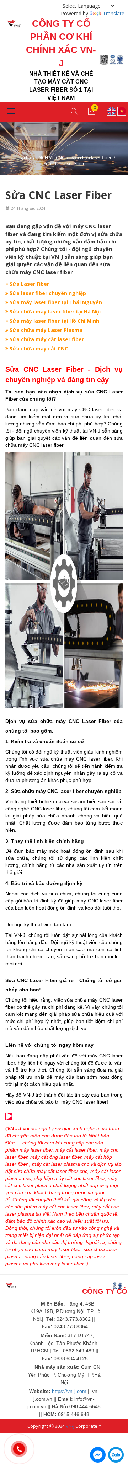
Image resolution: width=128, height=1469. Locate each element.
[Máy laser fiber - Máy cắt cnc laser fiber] (8, 23)
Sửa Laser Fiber (28, 283)
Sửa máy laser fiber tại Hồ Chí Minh (53, 320)
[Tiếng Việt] (121, 110)
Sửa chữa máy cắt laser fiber (46, 339)
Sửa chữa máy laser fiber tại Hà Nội (54, 311)
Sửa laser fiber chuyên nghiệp (47, 293)
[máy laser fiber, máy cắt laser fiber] (10, 1285)
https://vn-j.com (69, 1391)
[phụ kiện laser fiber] (53, 1178)
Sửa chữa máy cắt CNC (38, 348)
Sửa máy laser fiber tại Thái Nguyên (55, 302)
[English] (111, 110)
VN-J (70, 1426)
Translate (113, 13)
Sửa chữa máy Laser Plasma (45, 330)
